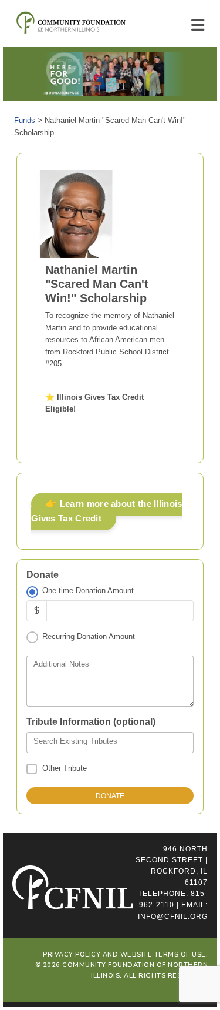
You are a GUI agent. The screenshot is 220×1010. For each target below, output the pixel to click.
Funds (24, 120)
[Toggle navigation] (197, 25)
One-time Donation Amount (87, 590)
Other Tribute (64, 768)
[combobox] (109, 742)
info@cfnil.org (173, 916)
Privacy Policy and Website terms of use (124, 954)
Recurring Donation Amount (88, 636)
